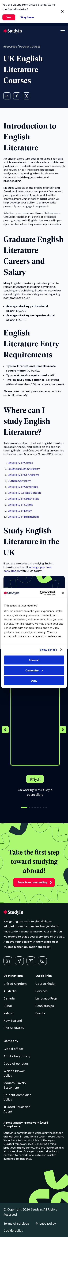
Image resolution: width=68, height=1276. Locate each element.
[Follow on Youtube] (31, 960)
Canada (9, 998)
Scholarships (44, 1006)
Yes (8, 17)
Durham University (19, 481)
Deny (34, 680)
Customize (32, 670)
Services (41, 991)
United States (13, 1028)
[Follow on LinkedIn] (7, 960)
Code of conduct (15, 1063)
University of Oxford (20, 463)
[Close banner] (63, 593)
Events (40, 1013)
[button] (62, 730)
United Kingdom (15, 984)
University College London (24, 493)
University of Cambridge (23, 487)
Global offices (13, 1049)
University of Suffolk (20, 505)
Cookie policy (13, 1230)
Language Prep (46, 998)
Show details (48, 649)
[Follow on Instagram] (42, 960)
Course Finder (45, 984)
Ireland (8, 1013)
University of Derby (20, 511)
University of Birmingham (23, 516)
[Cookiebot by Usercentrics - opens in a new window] (41, 593)
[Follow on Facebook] (19, 960)
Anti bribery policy (16, 1056)
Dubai (7, 1006)
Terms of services (16, 1223)
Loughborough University (24, 469)
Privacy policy (46, 1223)
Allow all (34, 660)
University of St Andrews (23, 475)
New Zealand (12, 1021)
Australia (9, 991)
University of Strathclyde (23, 499)
